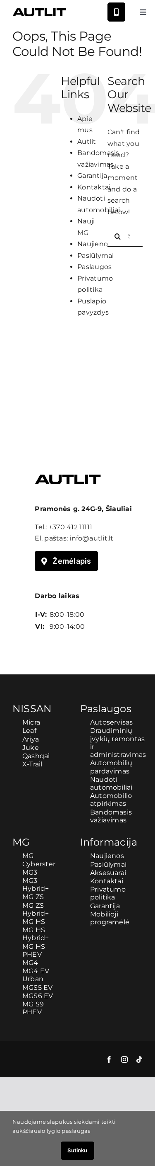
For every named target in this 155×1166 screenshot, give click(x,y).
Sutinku (77, 1150)
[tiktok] (139, 1059)
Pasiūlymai (95, 255)
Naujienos (94, 244)
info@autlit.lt (91, 538)
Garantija (92, 175)
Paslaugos (94, 267)
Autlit (86, 141)
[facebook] (109, 1059)
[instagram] (124, 1059)
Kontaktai (93, 187)
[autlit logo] (39, 11)
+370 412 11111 (70, 527)
